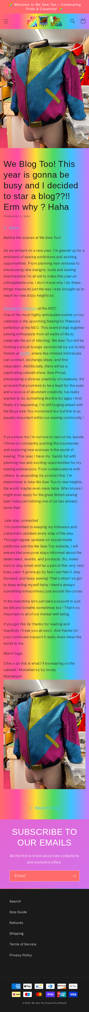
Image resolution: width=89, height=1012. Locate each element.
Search (15, 901)
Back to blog (47, 808)
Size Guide (18, 912)
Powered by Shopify (55, 1003)
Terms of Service (23, 944)
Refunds (16, 923)
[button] (6, 21)
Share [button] (14, 228)
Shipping (16, 933)
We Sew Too (38, 1003)
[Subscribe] (74, 876)
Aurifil (25, 353)
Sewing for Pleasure (20, 308)
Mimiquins (65, 670)
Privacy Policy (20, 955)
